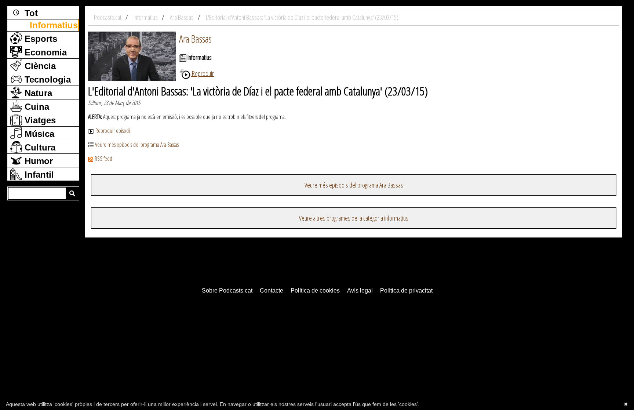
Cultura (38, 147)
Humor (37, 161)
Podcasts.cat (108, 17)
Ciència (39, 66)
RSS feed (103, 159)
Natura (37, 93)
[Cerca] (72, 193)
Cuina (35, 107)
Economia (44, 52)
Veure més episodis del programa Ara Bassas (137, 145)
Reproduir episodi (112, 131)
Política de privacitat (406, 290)
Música (38, 134)
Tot (30, 13)
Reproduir (202, 73)
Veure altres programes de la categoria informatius (353, 218)
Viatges (39, 120)
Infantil (38, 174)
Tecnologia (46, 79)
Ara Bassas (195, 39)
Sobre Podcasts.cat (227, 290)
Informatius (54, 25)
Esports (39, 39)
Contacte (271, 290)
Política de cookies (315, 290)
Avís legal (360, 290)
